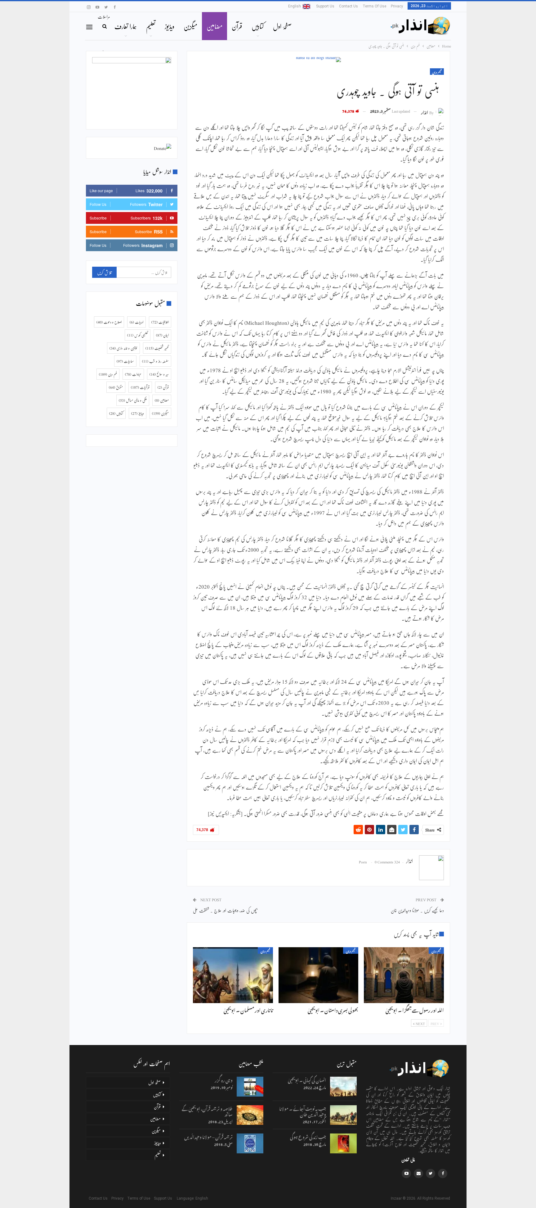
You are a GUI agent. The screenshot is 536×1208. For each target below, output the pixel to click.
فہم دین (437, 71)
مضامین (214, 26)
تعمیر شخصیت (157, 348)
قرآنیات (140, 387)
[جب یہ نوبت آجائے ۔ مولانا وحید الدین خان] (343, 1115)
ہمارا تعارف (125, 26)
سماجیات (125, 361)
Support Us (325, 6)
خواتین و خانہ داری (123, 348)
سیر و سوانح (159, 374)
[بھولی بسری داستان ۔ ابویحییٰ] (319, 975)
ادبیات (136, 321)
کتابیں (258, 26)
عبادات (133, 374)
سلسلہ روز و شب (155, 361)
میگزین (190, 26)
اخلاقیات (160, 321)
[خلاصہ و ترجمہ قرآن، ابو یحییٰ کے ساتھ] (250, 1115)
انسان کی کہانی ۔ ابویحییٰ (307, 1079)
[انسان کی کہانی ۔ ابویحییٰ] (343, 1087)
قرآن (237, 26)
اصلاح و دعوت (109, 321)
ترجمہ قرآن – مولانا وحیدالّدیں (208, 1136)
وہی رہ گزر (224, 1079)
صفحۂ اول (282, 26)
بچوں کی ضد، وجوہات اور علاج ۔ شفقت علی (225, 910)
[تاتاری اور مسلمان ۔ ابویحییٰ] (233, 975)
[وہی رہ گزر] (250, 1087)
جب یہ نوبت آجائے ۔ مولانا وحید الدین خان (302, 1110)
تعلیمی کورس (137, 335)
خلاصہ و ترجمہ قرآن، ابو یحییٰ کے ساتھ (207, 1110)
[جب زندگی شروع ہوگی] (343, 1143)
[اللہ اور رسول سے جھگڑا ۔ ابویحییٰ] (404, 975)
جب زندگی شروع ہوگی (308, 1136)
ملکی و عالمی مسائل (133, 400)
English (294, 6)
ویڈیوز (169, 26)
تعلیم (150, 26)
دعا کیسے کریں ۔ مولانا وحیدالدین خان (417, 910)
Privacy (397, 6)
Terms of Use (374, 6)
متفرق (116, 387)
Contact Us (348, 6)
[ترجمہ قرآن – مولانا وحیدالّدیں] (250, 1143)
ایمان (162, 335)
